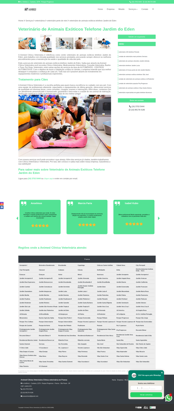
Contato (144, 9)
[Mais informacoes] (153, 9)
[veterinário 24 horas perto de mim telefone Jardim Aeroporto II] (102, 43)
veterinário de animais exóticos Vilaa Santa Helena (135, 88)
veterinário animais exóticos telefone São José (134, 74)
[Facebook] (2, 207)
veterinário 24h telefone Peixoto (129, 52)
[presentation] (14, 227)
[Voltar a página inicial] (30, 9)
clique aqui (48, 179)
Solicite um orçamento (136, 37)
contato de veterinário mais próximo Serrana (133, 56)
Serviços (132, 9)
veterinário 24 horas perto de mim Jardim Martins (134, 70)
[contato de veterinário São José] (83, 43)
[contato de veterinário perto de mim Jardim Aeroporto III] (65, 43)
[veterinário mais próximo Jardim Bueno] (46, 43)
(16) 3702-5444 (136, 2)
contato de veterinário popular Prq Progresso (133, 83)
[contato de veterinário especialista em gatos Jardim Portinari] (27, 43)
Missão (121, 9)
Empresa (110, 9)
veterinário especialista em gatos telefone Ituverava (135, 92)
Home (100, 9)
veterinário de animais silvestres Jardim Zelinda (134, 61)
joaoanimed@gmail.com (30, 396)
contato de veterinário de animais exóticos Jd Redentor (136, 79)
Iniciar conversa (146, 395)
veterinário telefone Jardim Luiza (129, 65)
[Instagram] (2, 204)
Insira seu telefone (146, 383)
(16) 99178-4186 (150, 2)
